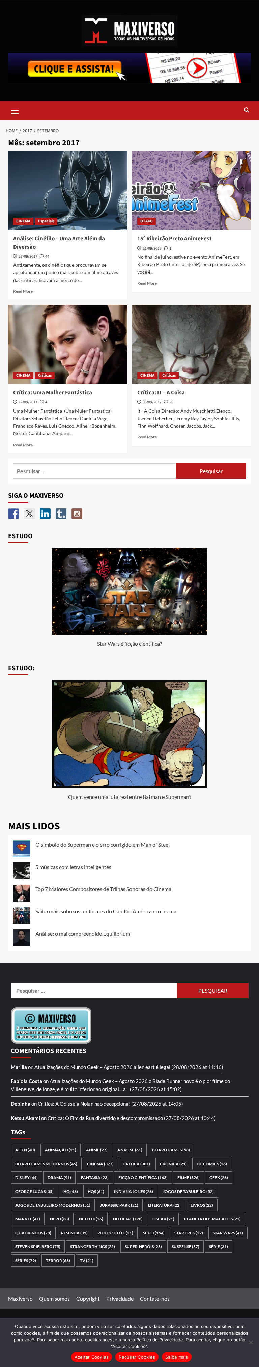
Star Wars (228, 1232)
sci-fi (154, 1232)
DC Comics (212, 1163)
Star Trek (188, 1232)
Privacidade (120, 1298)
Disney (26, 1177)
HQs (96, 1191)
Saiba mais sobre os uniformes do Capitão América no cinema (105, 911)
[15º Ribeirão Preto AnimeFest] (191, 190)
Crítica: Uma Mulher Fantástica (52, 393)
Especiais (46, 221)
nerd (59, 1219)
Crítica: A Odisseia (58, 1104)
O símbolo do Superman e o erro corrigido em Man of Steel (102, 844)
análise (129, 1149)
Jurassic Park (119, 1205)
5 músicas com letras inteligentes (73, 867)
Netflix (91, 1219)
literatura (164, 1205)
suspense (185, 1246)
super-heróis (143, 1246)
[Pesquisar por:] (94, 471)
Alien (25, 1149)
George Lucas (34, 1191)
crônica (173, 1163)
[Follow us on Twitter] (29, 513)
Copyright (88, 1298)
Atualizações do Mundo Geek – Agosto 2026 (83, 1067)
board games (171, 1149)
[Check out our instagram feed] (76, 513)
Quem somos (54, 1298)
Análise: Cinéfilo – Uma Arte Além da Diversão (59, 243)
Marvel (27, 1219)
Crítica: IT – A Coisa (161, 393)
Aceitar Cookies (92, 1357)
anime (97, 1149)
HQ (70, 1191)
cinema (100, 1163)
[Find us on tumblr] (61, 513)
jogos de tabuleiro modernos (52, 1205)
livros (202, 1205)
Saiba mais (176, 1357)
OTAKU (146, 221)
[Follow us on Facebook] (13, 513)
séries (25, 1260)
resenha (74, 1232)
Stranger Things (92, 1246)
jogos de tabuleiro (188, 1191)
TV (86, 1260)
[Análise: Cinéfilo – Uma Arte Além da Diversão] (67, 190)
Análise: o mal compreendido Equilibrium (82, 933)
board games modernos (46, 1163)
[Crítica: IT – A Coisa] (191, 344)
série (218, 1246)
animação (60, 1149)
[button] (15, 109)
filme (188, 1177)
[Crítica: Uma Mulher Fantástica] (67, 344)
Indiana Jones (133, 1191)
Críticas (45, 375)
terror (58, 1260)
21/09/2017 (152, 248)
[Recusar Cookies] (250, 1342)
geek (218, 1177)
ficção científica (143, 1177)
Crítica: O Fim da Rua (71, 1118)
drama (59, 1177)
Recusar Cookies (137, 1357)
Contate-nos (155, 1298)
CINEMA (23, 221)
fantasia (95, 1177)
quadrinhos (33, 1232)
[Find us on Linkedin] (45, 513)
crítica (136, 1163)
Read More (23, 291)
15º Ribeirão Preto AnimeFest (174, 239)
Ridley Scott (115, 1232)
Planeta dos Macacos (212, 1219)
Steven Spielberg (37, 1246)
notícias (128, 1219)
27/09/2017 (28, 256)
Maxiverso (20, 1298)
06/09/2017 (152, 402)
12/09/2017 (28, 402)
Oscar (163, 1219)
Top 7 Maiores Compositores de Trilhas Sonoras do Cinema (103, 889)
